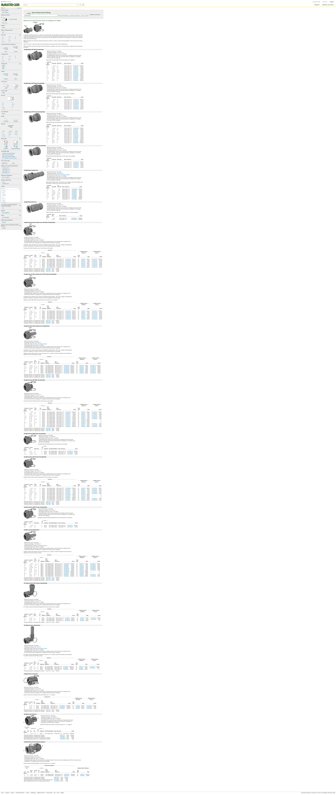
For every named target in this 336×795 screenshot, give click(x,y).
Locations (7, 792)
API (54, 792)
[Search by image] (83, 5)
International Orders (20, 792)
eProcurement (49, 792)
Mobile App (33, 792)
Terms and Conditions (322, 792)
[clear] (77, 4)
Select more (4, 22)
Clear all (19, 8)
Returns (12, 792)
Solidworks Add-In (41, 792)
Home (2, 792)
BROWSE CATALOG (7, 1)
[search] (19, 189)
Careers (27, 792)
